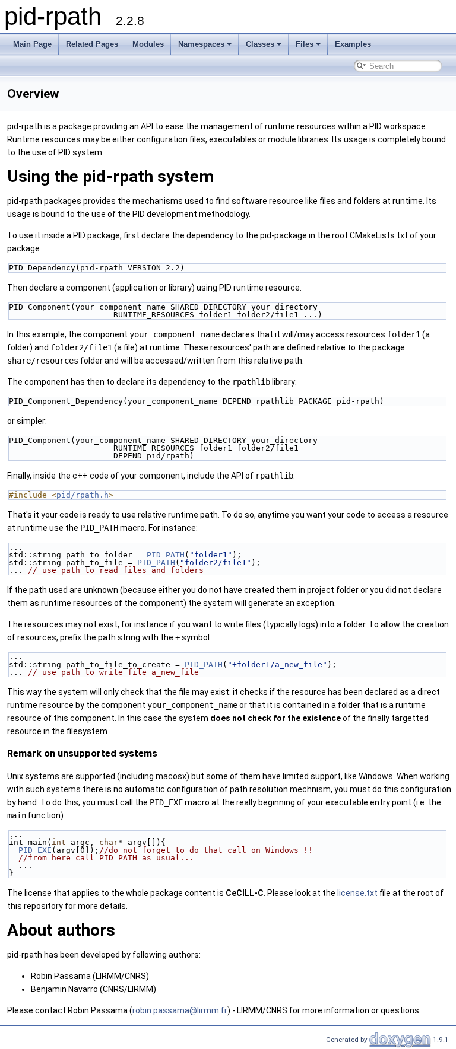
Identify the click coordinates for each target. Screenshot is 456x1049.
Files (305, 44)
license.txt (357, 893)
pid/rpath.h (82, 494)
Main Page (32, 44)
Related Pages (92, 44)
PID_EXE (35, 850)
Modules (148, 44)
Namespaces (201, 44)
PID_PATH (166, 554)
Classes (260, 44)
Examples (353, 44)
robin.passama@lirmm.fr (179, 1010)
